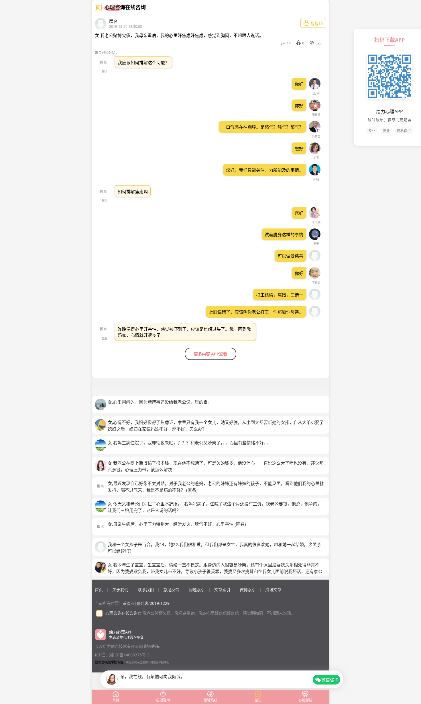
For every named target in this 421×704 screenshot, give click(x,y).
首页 (99, 589)
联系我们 (146, 589)
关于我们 (120, 589)
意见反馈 (171, 589)
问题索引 (197, 589)
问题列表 (140, 603)
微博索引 (248, 589)
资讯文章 (273, 589)
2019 (154, 603)
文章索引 (222, 589)
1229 (165, 603)
